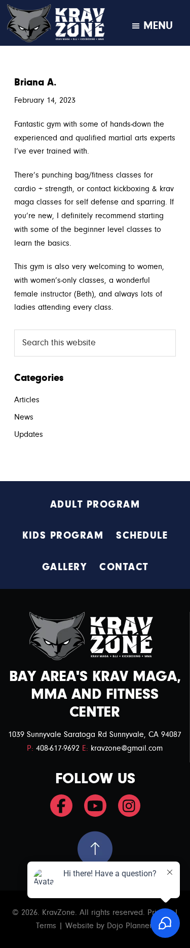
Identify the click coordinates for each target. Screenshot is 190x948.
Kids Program (62, 535)
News (23, 417)
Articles (27, 399)
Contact (123, 567)
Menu (158, 25)
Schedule (142, 535)
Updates (28, 434)
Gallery (64, 567)
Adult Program (95, 504)
